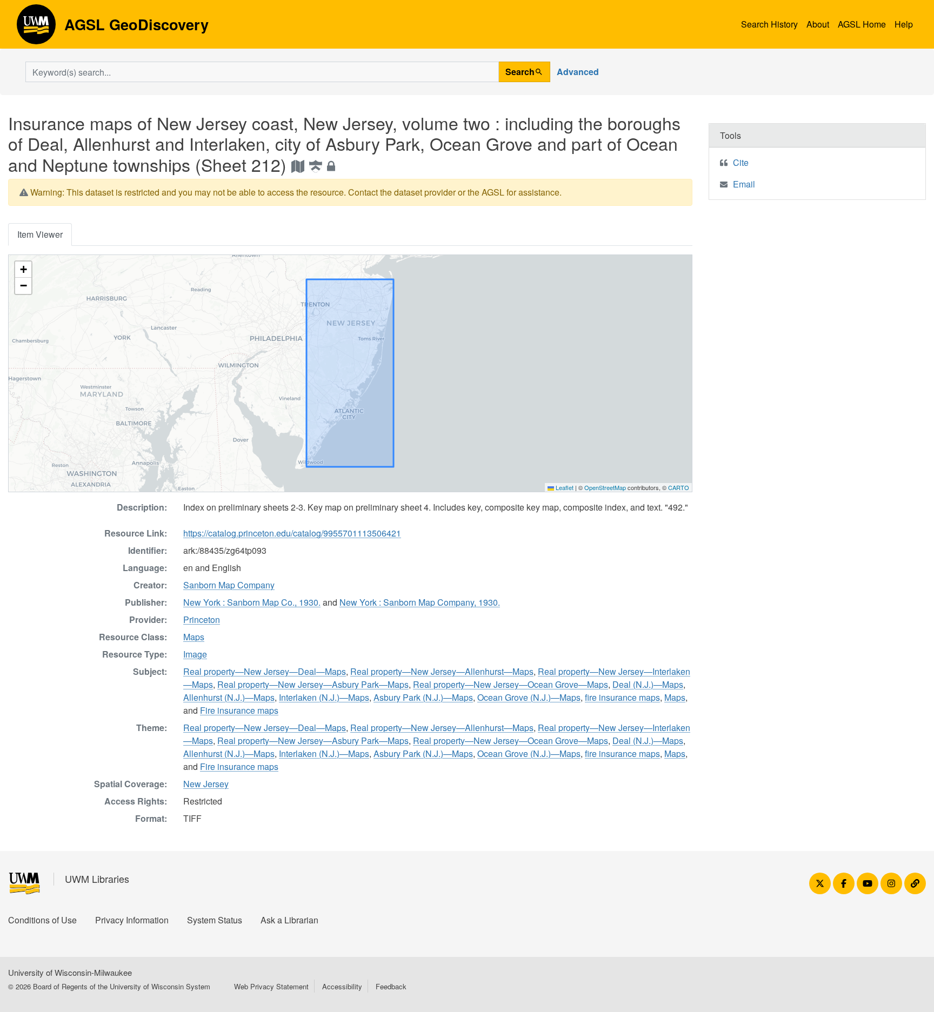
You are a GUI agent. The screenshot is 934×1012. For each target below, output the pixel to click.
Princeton (201, 619)
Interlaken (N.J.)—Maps (324, 697)
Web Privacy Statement (271, 986)
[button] (23, 270)
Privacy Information (132, 920)
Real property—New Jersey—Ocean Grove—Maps (510, 684)
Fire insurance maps (239, 710)
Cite (741, 162)
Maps (193, 637)
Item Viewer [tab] (40, 234)
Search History (769, 24)
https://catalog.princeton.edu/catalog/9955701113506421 (292, 533)
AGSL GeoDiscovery (36, 28)
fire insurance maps (622, 697)
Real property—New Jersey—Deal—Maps (264, 671)
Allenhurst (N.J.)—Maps (229, 697)
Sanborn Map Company (229, 585)
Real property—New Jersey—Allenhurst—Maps (441, 671)
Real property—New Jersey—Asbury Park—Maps (313, 684)
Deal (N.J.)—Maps (647, 684)
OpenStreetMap (605, 487)
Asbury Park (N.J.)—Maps (423, 697)
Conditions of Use (42, 920)
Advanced (578, 71)
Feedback (391, 986)
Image (195, 654)
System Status (214, 920)
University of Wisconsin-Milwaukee (70, 972)
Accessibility (342, 986)
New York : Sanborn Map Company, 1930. (419, 602)
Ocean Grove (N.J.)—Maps (529, 697)
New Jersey (206, 784)
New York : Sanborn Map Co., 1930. (252, 602)
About (817, 24)
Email (744, 184)
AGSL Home (862, 24)
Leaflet (563, 487)
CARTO (678, 487)
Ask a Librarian (289, 920)
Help (904, 24)
